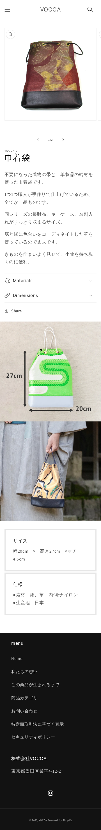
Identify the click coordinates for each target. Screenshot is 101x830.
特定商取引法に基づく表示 (37, 724)
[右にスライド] (63, 139)
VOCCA (43, 820)
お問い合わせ (24, 711)
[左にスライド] (38, 139)
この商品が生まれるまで (35, 684)
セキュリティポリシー (33, 737)
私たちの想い (24, 671)
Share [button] (16, 310)
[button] (7, 9)
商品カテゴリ (24, 697)
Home (16, 658)
